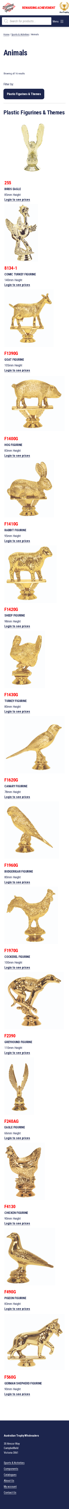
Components (11, 1468)
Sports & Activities (20, 34)
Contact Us (10, 1492)
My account (10, 1486)
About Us (9, 1480)
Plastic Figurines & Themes (24, 94)
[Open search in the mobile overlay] (26, 21)
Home (6, 34)
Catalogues (10, 1474)
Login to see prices (17, 199)
